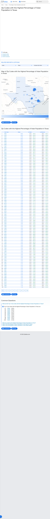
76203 (5, 178)
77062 (5, 249)
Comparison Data (5, 55)
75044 (5, 197)
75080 (5, 277)
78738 (5, 229)
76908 (5, 260)
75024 (5, 138)
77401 (5, 175)
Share (15, 122)
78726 (5, 217)
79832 (5, 167)
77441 (5, 232)
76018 (5, 192)
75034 (5, 191)
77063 (5, 248)
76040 (5, 235)
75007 (5, 209)
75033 (5, 263)
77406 (5, 265)
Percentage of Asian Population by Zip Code (17, 4)
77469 (5, 257)
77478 (5, 143)
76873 (5, 194)
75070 (5, 186)
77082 (5, 276)
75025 (5, 141)
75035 (5, 144)
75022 (5, 214)
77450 (5, 287)
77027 (5, 271)
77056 (5, 226)
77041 (5, 212)
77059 (5, 208)
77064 (5, 218)
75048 (5, 189)
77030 (5, 160)
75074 (5, 240)
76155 (5, 282)
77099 (5, 254)
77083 (5, 172)
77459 (5, 170)
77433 (5, 266)
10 (27, 290)
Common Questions (6, 56)
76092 (5, 200)
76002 (5, 268)
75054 (5, 223)
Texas (6, 4)
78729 (5, 245)
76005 (5, 149)
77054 (5, 177)
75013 (5, 152)
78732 (5, 280)
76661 (5, 198)
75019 (5, 147)
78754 (5, 283)
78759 (5, 234)
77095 (5, 256)
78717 (5, 150)
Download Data (7, 122)
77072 (5, 169)
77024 (5, 215)
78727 (5, 183)
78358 (5, 163)
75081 (5, 262)
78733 (5, 220)
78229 (5, 222)
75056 (5, 206)
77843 (5, 251)
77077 (5, 259)
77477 (5, 166)
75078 (5, 273)
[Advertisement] (25, 22)
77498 (5, 158)
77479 (5, 135)
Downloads (23, 1)
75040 (5, 274)
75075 (5, 239)
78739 (5, 237)
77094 (5, 174)
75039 (5, 140)
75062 (5, 231)
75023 (5, 246)
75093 (5, 184)
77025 (5, 195)
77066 (5, 228)
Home (2, 4)
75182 (5, 180)
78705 (5, 211)
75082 (5, 161)
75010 (5, 157)
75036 (5, 155)
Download (46, 74)
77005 (5, 242)
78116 (5, 203)
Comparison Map (5, 54)
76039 (5, 243)
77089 (5, 201)
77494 (5, 164)
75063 (5, 133)
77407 (5, 146)
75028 (5, 285)
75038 (5, 153)
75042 (5, 225)
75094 (5, 136)
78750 (5, 279)
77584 (5, 181)
